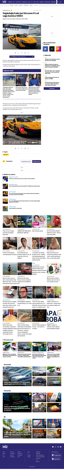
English (29, 455)
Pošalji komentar (36, 161)
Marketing (38, 451)
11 (6, 199)
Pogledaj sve (52, 88)
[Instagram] (58, 49)
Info (3, 451)
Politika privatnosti (40, 456)
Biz (3, 455)
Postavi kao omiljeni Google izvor (18, 56)
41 (6, 206)
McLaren (6, 154)
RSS (36, 460)
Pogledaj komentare (26, 161)
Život (4, 456)
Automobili (20, 455)
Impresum (38, 453)
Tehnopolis (20, 453)
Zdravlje (12, 451)
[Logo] (4, 2)
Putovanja (12, 453)
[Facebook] (45, 49)
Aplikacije (38, 458)
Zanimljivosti (6, 10)
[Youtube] (60, 446)
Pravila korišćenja (40, 455)
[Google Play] (56, 455)
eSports (19, 451)
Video (29, 451)
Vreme (29, 456)
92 (6, 177)
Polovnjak (6, 380)
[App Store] (56, 458)
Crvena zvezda (12, 206)
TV (28, 453)
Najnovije (10, 1)
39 (6, 184)
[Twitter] (52, 49)
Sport (4, 453)
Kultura (11, 455)
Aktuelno (35, 369)
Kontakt (38, 461)
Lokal (19, 456)
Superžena (12, 456)
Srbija (34, 423)
